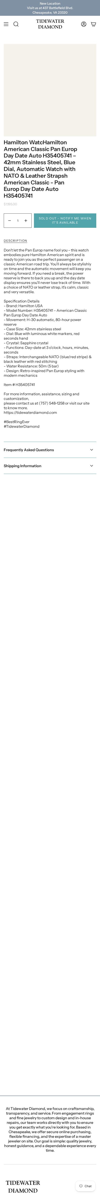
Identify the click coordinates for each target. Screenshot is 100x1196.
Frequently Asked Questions (29, 449)
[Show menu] (6, 24)
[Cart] (93, 24)
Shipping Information (22, 465)
